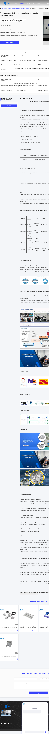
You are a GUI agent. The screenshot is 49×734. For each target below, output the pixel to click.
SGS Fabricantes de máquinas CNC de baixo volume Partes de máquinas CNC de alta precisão (9, 655)
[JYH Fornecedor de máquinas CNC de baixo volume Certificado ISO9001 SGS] (9, 615)
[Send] (46, 732)
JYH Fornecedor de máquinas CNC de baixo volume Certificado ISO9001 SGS (9, 627)
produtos (9, 8)
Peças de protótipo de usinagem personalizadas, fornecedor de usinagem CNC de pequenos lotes (28, 627)
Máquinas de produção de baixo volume (29, 593)
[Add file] (24, 732)
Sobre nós (39, 3)
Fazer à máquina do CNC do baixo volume (20, 8)
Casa (16, 3)
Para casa (4, 8)
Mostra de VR (30, 3)
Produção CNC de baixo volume (31, 592)
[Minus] (46, 704)
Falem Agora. (9, 42)
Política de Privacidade (5, 730)
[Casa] (6, 3)
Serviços (22, 3)
